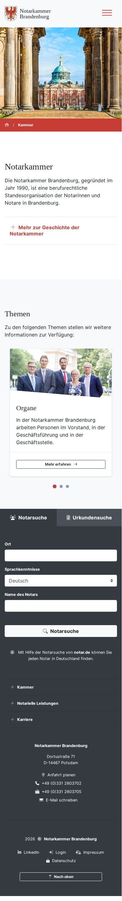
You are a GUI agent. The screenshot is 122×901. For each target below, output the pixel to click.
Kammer (25, 687)
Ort (8, 544)
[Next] (116, 413)
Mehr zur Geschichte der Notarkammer (45, 230)
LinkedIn (31, 852)
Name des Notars (21, 594)
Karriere (25, 719)
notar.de (82, 652)
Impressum (93, 852)
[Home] (7, 125)
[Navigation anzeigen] (107, 13)
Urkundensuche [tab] (92, 517)
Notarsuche (64, 631)
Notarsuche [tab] (32, 517)
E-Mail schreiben (61, 800)
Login (61, 852)
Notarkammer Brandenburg (70, 839)
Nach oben (63, 876)
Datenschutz (64, 860)
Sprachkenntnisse (22, 569)
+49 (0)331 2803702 (61, 783)
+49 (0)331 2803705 (61, 791)
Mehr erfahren (58, 464)
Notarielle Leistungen (37, 703)
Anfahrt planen (61, 775)
